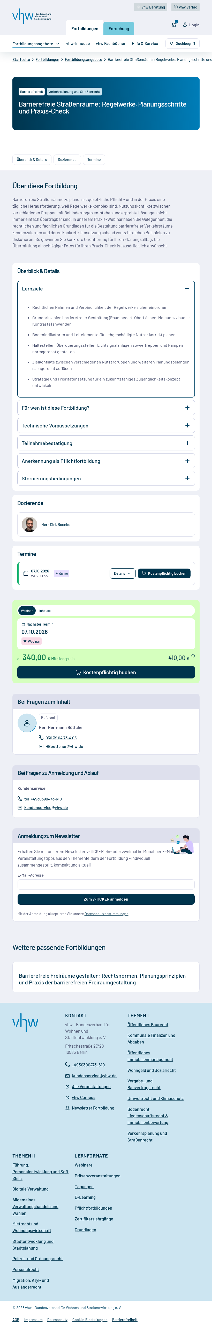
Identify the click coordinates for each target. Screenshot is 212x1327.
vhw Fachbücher (111, 43)
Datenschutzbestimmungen (106, 913)
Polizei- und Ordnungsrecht (37, 1258)
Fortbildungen (84, 28)
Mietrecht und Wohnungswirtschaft (31, 1227)
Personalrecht (25, 1269)
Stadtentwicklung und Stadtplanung (33, 1244)
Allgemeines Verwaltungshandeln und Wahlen (35, 1206)
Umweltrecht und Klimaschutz (155, 1098)
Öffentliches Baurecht (147, 1024)
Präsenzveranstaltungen (97, 1175)
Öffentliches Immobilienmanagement (150, 1056)
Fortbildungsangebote (32, 43)
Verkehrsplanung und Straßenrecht (147, 1136)
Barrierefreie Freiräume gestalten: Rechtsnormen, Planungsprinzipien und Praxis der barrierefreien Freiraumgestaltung (102, 978)
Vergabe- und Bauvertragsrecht (144, 1084)
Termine (94, 159)
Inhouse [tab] (45, 611)
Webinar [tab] (27, 611)
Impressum (33, 1319)
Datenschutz (57, 1319)
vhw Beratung (153, 7)
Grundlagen (85, 1229)
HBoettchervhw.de (64, 746)
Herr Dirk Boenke (55, 524)
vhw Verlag (188, 7)
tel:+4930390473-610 (43, 798)
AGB (15, 1319)
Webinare (84, 1164)
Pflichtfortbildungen (93, 1207)
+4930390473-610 (88, 1064)
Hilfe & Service (145, 43)
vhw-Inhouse (78, 43)
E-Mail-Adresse (31, 875)
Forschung (119, 28)
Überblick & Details (32, 159)
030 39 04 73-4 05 (61, 737)
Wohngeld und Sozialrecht (151, 1070)
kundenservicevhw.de (46, 808)
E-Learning (85, 1197)
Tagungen (84, 1186)
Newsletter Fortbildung (93, 1107)
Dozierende (67, 159)
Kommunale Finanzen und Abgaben (151, 1038)
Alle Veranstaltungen (91, 1086)
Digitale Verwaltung (30, 1188)
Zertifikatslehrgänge (94, 1218)
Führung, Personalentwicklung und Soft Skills (40, 1171)
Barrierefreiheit (125, 1319)
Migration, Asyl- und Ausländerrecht (30, 1283)
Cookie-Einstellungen (90, 1319)
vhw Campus (83, 1097)
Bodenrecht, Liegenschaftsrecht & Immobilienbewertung (147, 1115)
